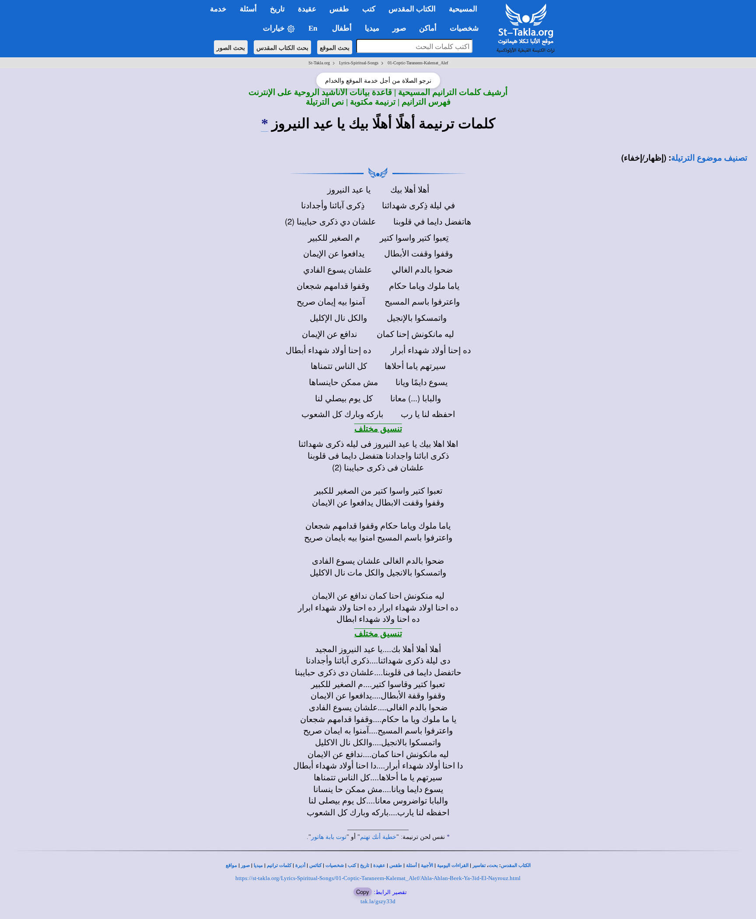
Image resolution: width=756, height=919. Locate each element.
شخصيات (335, 865)
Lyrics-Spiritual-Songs (358, 62)
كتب (352, 865)
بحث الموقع (335, 47)
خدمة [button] (218, 9)
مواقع (231, 865)
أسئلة (411, 865)
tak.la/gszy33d (378, 901)
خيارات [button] (275, 28)
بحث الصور (231, 47)
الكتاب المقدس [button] (412, 9)
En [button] (313, 28)
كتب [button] (368, 9)
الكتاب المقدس (516, 865)
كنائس (315, 865)
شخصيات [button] (467, 28)
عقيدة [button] (307, 9)
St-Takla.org (319, 62)
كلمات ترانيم (279, 865)
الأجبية (427, 865)
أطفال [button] (342, 28)
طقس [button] (339, 9)
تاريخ (364, 865)
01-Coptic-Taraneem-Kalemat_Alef (418, 62)
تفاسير (479, 865)
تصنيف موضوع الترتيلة (709, 157)
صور (245, 865)
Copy (362, 891)
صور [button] (399, 28)
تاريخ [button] (277, 9)
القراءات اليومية (453, 865)
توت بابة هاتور (328, 837)
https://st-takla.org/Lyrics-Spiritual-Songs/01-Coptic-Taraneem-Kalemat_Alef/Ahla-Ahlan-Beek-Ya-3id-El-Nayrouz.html (378, 878)
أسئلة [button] (248, 9)
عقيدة (379, 865)
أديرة (300, 865)
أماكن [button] (428, 28)
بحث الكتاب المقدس (282, 47)
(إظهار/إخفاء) (643, 157)
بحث (493, 865)
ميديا (258, 865)
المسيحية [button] (463, 9)
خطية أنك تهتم (378, 837)
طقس (395, 865)
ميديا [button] (372, 28)
